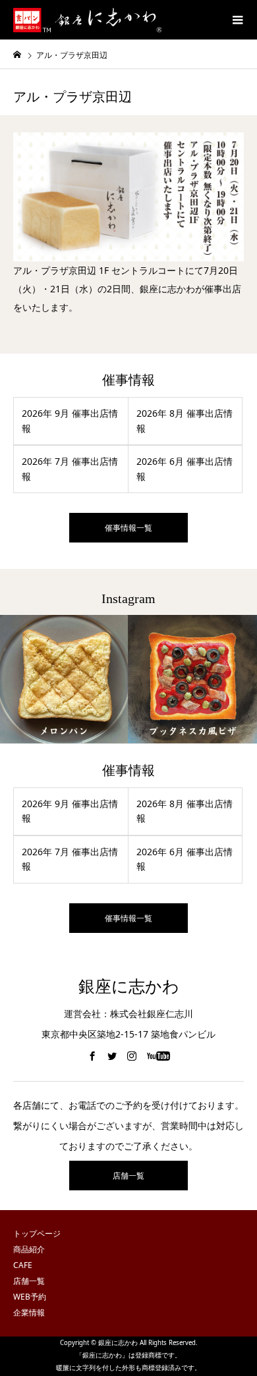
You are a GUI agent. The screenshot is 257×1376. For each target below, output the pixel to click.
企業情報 (29, 1312)
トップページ (37, 1233)
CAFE (22, 1265)
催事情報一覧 (128, 527)
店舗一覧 (128, 1175)
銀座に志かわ (128, 986)
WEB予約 (29, 1296)
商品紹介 (29, 1249)
